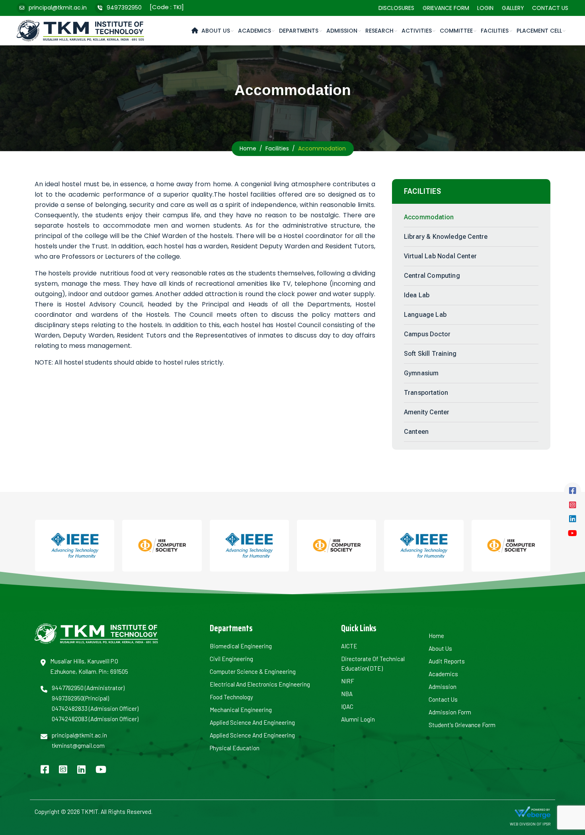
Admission (341, 31)
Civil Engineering (231, 658)
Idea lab (416, 295)
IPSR (546, 823)
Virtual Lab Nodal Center (440, 256)
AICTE (349, 646)
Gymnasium (421, 373)
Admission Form (450, 712)
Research (379, 31)
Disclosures (396, 8)
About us (440, 648)
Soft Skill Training (430, 353)
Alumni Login (358, 719)
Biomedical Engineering (241, 646)
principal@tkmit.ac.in (58, 8)
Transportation (426, 392)
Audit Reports (447, 661)
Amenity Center (426, 412)
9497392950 (124, 8)
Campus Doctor (427, 334)
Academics (254, 31)
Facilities (495, 31)
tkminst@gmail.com (78, 745)
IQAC (347, 706)
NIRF (347, 681)
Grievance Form (446, 8)
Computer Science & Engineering (253, 671)
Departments (298, 31)
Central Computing (432, 275)
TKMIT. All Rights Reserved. (116, 811)
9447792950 (68, 687)
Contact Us (550, 8)
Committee (456, 31)
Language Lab (425, 314)
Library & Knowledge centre (446, 236)
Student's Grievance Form (462, 724)
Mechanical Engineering (241, 709)
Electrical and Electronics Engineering (260, 684)
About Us (215, 31)
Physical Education (234, 747)
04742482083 (70, 718)
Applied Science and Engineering (252, 722)
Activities (417, 31)
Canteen (416, 431)
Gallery (513, 8)
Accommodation (429, 217)
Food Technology (231, 696)
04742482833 (70, 708)
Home (248, 148)
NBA (347, 693)
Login (485, 8)
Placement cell (539, 31)
